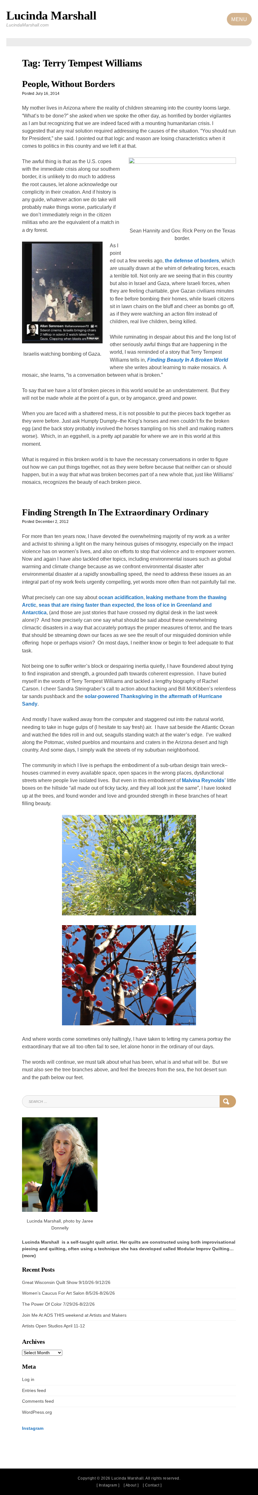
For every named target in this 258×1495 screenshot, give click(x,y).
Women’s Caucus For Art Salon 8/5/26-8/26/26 (68, 1293)
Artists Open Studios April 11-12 (53, 1326)
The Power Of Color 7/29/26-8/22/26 (58, 1304)
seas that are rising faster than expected (86, 605)
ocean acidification (120, 597)
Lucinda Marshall (51, 15)
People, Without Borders (68, 84)
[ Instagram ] (108, 1485)
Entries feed (34, 1390)
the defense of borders (192, 260)
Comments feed (38, 1401)
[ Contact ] (152, 1485)
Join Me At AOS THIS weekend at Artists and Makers (74, 1315)
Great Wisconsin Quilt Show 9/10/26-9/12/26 (66, 1282)
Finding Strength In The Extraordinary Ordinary (115, 512)
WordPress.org (37, 1412)
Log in (28, 1379)
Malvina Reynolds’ (204, 780)
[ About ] (131, 1485)
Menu (239, 19)
